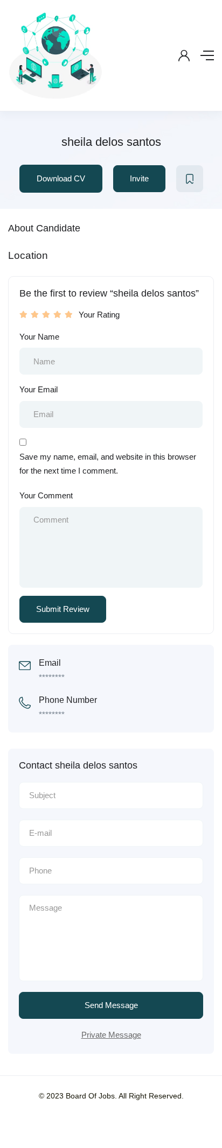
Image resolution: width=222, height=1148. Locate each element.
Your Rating (99, 314)
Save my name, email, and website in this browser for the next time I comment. (107, 463)
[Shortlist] (189, 178)
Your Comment (46, 495)
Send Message (111, 1005)
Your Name (39, 336)
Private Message (111, 1034)
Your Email (38, 389)
